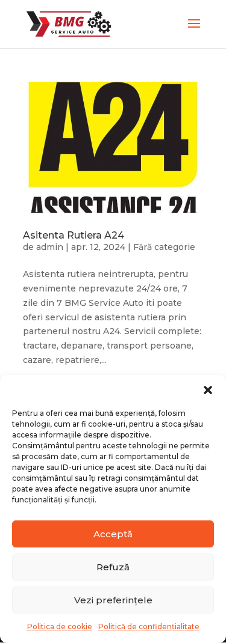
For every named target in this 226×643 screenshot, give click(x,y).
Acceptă (113, 534)
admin (49, 247)
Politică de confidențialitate (148, 626)
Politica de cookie (59, 626)
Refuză (113, 567)
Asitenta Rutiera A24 (73, 235)
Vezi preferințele (113, 600)
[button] (208, 390)
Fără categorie (164, 247)
